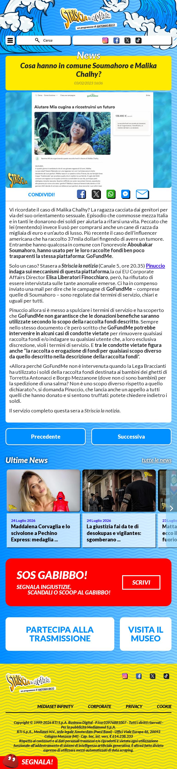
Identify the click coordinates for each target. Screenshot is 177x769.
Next (171, 508)
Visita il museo (145, 633)
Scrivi (141, 582)
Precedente (45, 436)
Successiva (131, 436)
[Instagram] (105, 40)
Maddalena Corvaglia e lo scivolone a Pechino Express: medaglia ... (40, 533)
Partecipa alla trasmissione (60, 633)
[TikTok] (139, 40)
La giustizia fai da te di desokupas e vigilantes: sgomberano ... (114, 533)
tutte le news (156, 460)
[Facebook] (116, 40)
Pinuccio (155, 266)
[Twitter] (127, 40)
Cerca (47, 40)
